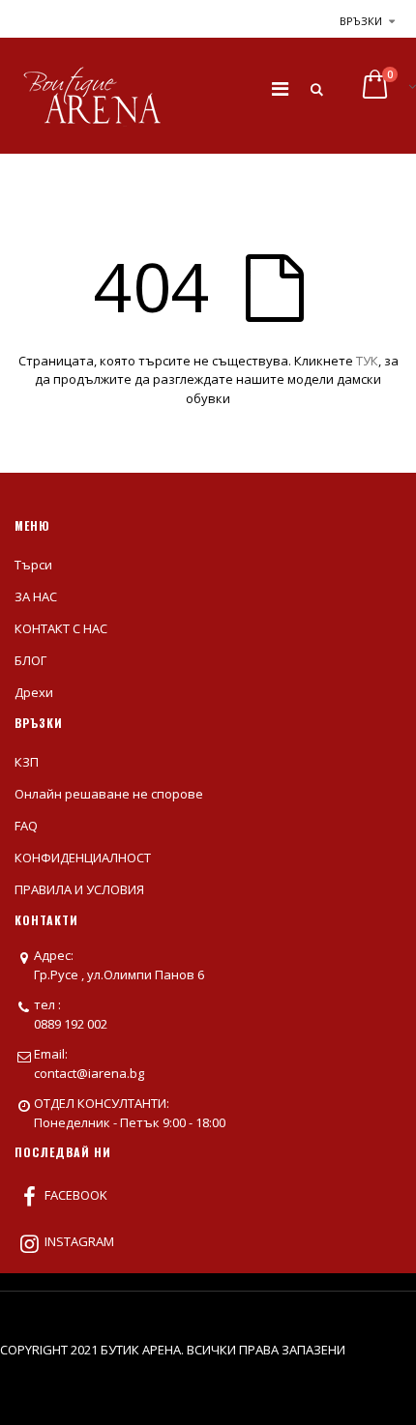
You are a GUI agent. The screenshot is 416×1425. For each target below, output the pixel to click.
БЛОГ (30, 660)
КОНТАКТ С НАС (61, 628)
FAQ (26, 825)
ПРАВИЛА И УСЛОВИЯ (79, 889)
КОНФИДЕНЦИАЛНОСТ (83, 857)
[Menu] (280, 88)
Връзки (361, 21)
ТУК (367, 360)
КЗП (27, 762)
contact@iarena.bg (89, 1073)
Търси (33, 564)
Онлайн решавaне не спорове (109, 793)
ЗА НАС (36, 596)
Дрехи (34, 692)
